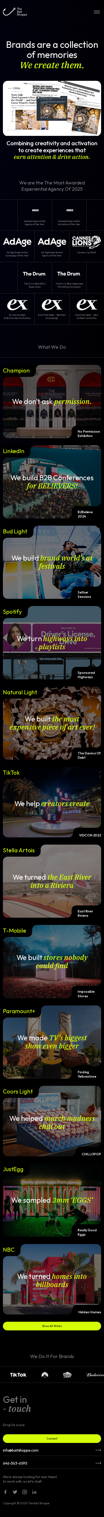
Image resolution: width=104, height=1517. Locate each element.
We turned (52, 881)
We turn (52, 642)
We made (52, 1041)
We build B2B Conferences (52, 481)
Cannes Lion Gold (86, 252)
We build (52, 562)
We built (52, 723)
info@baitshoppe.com (20, 1450)
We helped (52, 1122)
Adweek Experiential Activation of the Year (69, 223)
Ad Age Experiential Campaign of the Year (17, 254)
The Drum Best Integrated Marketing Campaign (69, 285)
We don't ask (52, 401)
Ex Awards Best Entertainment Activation (17, 316)
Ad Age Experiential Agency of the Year (51, 254)
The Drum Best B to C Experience (35, 285)
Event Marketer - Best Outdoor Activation (86, 316)
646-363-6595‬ (15, 1463)
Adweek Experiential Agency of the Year (35, 223)
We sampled (52, 1200)
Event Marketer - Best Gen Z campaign (52, 316)
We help (52, 803)
